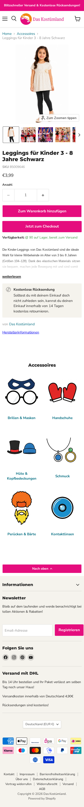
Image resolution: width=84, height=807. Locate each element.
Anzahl (7, 185)
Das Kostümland (22, 324)
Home (7, 34)
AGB (42, 789)
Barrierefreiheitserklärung (57, 774)
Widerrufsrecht (47, 784)
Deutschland (39, 724)
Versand (68, 784)
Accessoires (26, 34)
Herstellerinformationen (20, 332)
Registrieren (69, 630)
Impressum (27, 774)
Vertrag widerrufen (18, 784)
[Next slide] (79, 134)
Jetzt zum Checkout (42, 226)
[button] (11, 135)
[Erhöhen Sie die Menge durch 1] (43, 195)
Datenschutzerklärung (48, 779)
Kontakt (9, 774)
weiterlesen (11, 277)
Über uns (22, 779)
